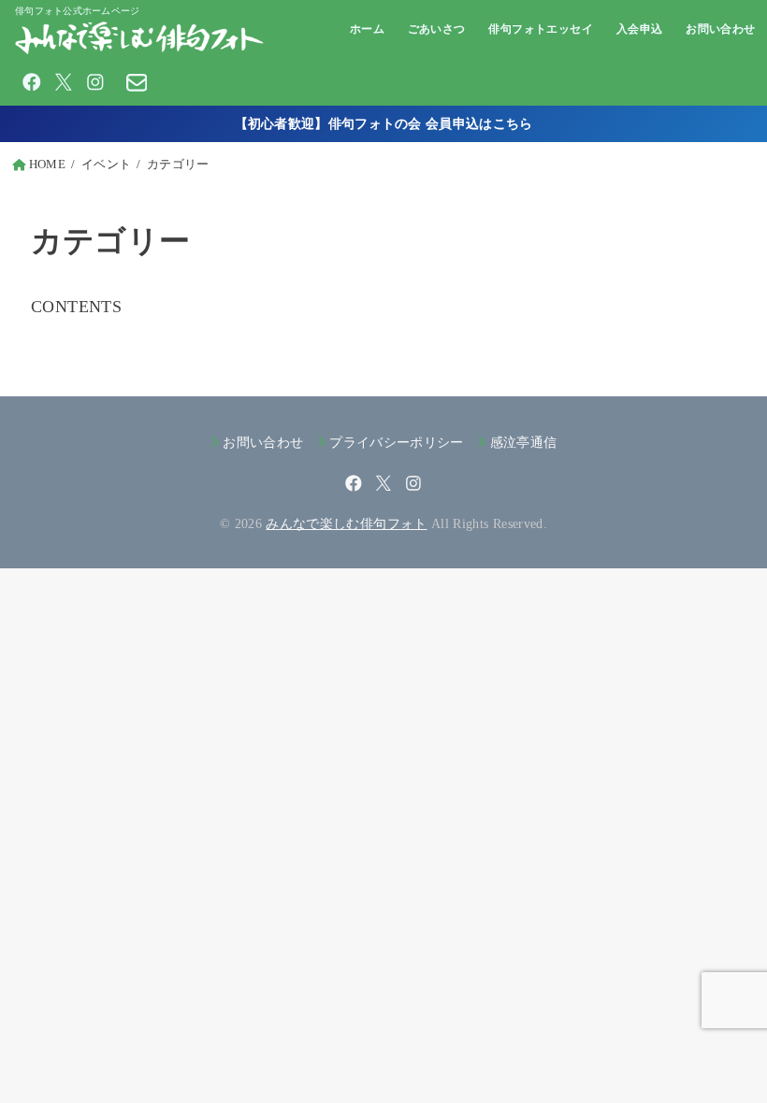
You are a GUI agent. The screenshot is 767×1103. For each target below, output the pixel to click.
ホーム (367, 29)
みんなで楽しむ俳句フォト (346, 523)
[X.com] (63, 82)
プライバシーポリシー (396, 442)
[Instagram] (95, 82)
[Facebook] (31, 82)
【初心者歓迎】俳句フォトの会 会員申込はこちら (384, 124)
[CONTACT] (136, 82)
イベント (106, 164)
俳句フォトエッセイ (540, 29)
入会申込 (639, 29)
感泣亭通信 (523, 442)
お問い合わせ (721, 29)
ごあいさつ (437, 29)
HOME (47, 164)
